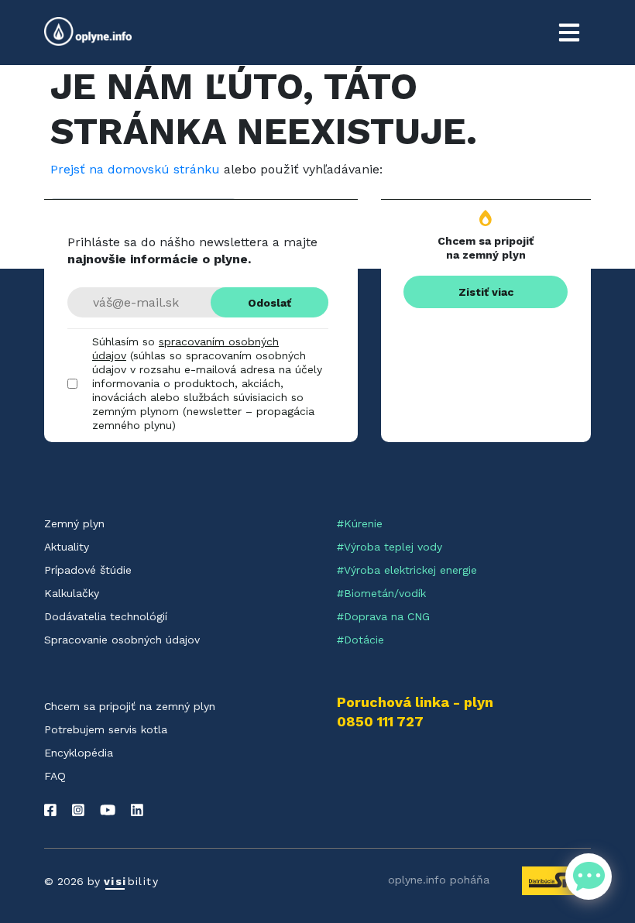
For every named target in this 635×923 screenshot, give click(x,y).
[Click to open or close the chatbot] (588, 876)
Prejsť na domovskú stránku (135, 169)
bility (131, 881)
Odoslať (269, 303)
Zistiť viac (485, 292)
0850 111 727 (380, 721)
